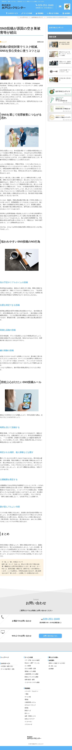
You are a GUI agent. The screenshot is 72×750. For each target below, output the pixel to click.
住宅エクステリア (30, 719)
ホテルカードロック (30, 705)
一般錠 (26, 694)
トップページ (24, 17)
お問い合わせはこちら (50, 636)
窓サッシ (27, 713)
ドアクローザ (28, 724)
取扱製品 (40, 13)
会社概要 (51, 668)
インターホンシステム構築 (32, 682)
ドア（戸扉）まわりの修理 (32, 660)
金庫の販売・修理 (30, 679)
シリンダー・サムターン (31, 691)
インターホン (28, 721)
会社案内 (67, 13)
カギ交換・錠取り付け (7, 666)
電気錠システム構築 (30, 671)
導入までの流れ (54, 13)
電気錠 (26, 699)
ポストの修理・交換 (30, 668)
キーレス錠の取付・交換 (7, 669)
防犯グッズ (28, 710)
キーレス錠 (28, 696)
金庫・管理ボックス (30, 716)
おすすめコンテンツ (37, 17)
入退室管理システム (30, 702)
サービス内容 (28, 13)
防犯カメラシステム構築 (31, 677)
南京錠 (26, 708)
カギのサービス (13, 13)
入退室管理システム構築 (31, 674)
